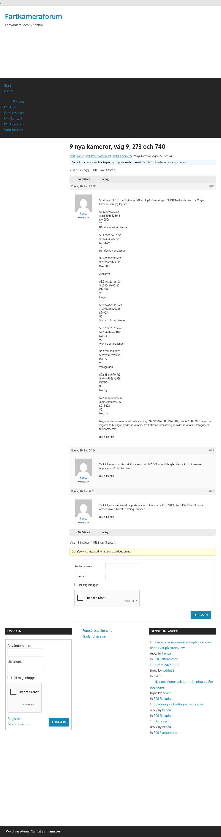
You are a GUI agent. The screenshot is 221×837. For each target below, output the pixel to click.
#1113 (211, 186)
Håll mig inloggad (88, 585)
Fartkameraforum (33, 16)
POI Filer (10, 107)
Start (7, 85)
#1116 (211, 491)
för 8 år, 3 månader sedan (156, 162)
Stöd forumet (13, 130)
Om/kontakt (13, 118)
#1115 (211, 450)
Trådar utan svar (94, 636)
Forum (8, 91)
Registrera (15, 719)
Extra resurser (14, 113)
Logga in (201, 615)
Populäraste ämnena (97, 631)
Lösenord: (80, 576)
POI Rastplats (163, 699)
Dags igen (162, 721)
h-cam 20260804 (167, 665)
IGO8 (157, 676)
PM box (18, 102)
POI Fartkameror (122, 156)
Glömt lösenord (19, 724)
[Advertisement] (137, 56)
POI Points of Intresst (98, 156)
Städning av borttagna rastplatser (179, 704)
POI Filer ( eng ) (15, 124)
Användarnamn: (83, 566)
